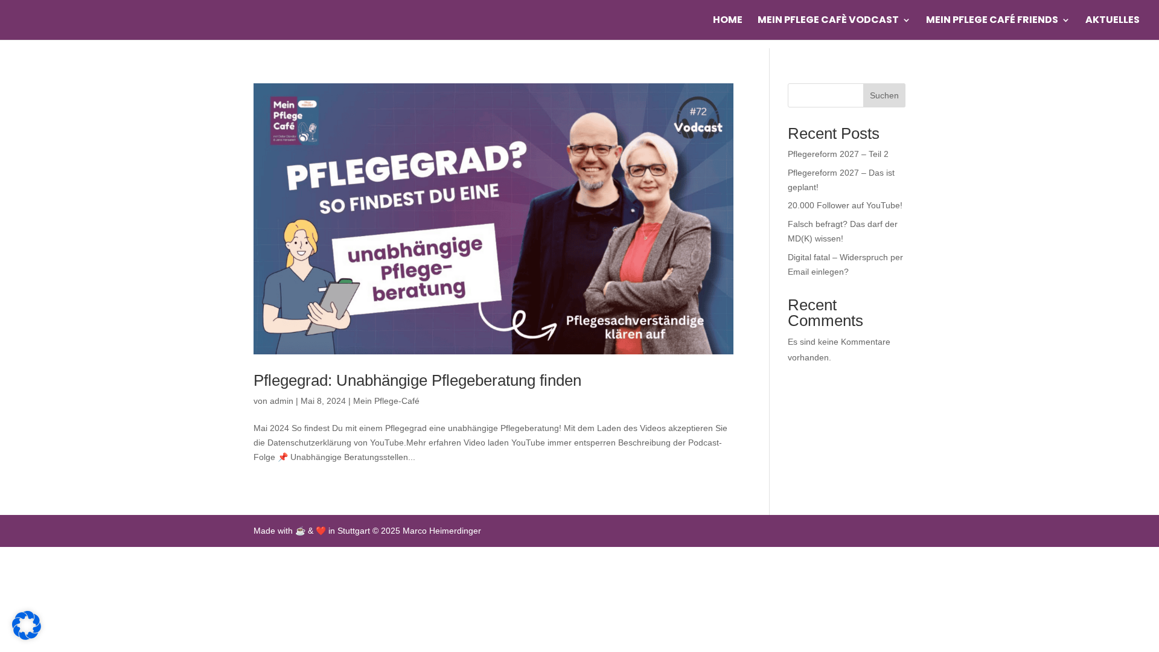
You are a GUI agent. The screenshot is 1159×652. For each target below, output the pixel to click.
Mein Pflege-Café (386, 401)
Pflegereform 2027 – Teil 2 (838, 154)
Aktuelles (1112, 21)
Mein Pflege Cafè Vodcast (828, 21)
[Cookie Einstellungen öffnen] (26, 637)
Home (727, 21)
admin (281, 401)
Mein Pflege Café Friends (992, 21)
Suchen (884, 95)
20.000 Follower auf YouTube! (845, 205)
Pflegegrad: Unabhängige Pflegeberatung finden (417, 380)
